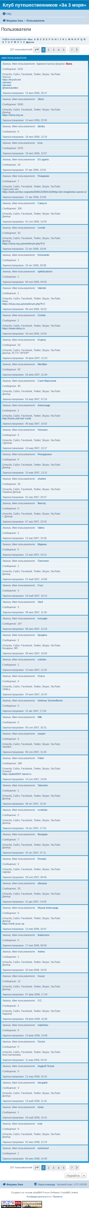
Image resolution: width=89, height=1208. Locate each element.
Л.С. (40, 1000)
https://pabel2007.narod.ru (16, 774)
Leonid (41, 227)
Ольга (41, 676)
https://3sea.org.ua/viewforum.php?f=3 (23, 304)
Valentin (42, 288)
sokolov (42, 659)
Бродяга (42, 635)
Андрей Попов (46, 1066)
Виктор (42, 503)
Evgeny (42, 339)
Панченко (43, 560)
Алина (41, 951)
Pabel (41, 758)
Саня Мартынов (47, 380)
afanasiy (42, 883)
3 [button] (53, 50)
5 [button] (63, 50)
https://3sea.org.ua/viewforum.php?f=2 (23, 243)
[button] (36, 49)
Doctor (41, 1041)
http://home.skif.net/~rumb (16, 418)
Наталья (42, 429)
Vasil (40, 601)
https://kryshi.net (11, 79)
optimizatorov (45, 271)
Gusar (41, 976)
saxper (41, 733)
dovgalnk (43, 1082)
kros (40, 143)
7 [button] (72, 50)
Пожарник (43, 176)
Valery (41, 527)
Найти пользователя (14, 39)
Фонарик (42, 834)
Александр (44, 405)
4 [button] (58, 50)
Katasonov (44, 935)
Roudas (42, 858)
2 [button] (48, 50)
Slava (69, 63)
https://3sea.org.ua (12, 115)
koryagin (42, 618)
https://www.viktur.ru (13, 328)
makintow (43, 1025)
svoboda (42, 809)
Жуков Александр (48, 907)
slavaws (6, 82)
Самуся (42, 203)
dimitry (41, 126)
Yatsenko (43, 785)
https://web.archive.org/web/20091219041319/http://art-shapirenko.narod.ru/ (44, 191)
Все (30, 39)
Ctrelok (42, 315)
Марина (42, 544)
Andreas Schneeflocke (50, 700)
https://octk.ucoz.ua (13, 923)
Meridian (42, 364)
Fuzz (40, 585)
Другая (30, 42)
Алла (40, 1107)
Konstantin (43, 255)
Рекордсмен (45, 454)
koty (40, 1123)
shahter (42, 478)
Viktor (41, 99)
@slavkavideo (10, 87)
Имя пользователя (14, 58)
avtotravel (43, 1148)
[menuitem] (6, 14)
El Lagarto (43, 159)
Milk (40, 717)
